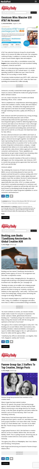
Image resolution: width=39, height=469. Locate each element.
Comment (5, 217)
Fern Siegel (6, 244)
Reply (3, 214)
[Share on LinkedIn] (7, 196)
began (3, 63)
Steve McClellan (7, 23)
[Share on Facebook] (3, 196)
